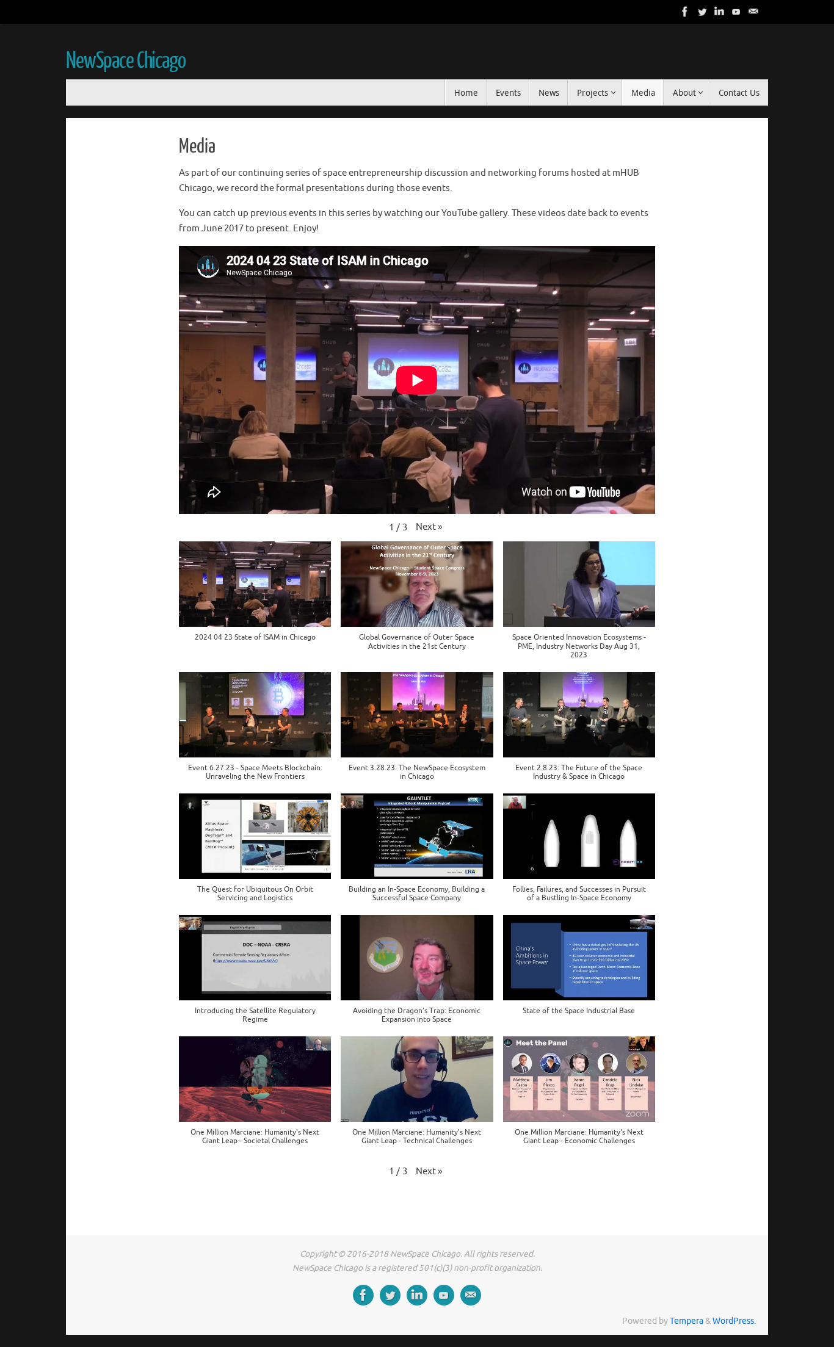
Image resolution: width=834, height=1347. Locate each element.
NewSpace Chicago (126, 61)
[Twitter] (702, 11)
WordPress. (734, 1321)
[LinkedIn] (719, 11)
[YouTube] (736, 11)
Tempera (686, 1321)
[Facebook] (685, 11)
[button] (429, 527)
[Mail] (753, 11)
